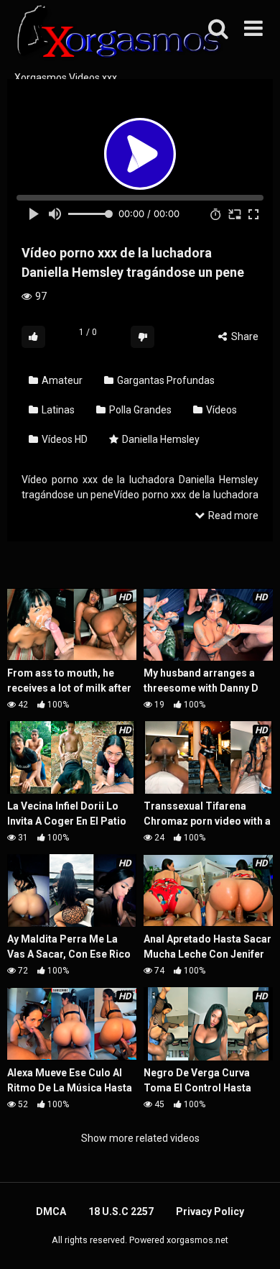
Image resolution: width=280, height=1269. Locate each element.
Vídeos (220, 410)
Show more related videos (140, 1138)
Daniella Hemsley (160, 439)
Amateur (61, 380)
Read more (232, 515)
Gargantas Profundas (165, 380)
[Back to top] (253, 1240)
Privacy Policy (210, 1211)
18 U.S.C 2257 (121, 1211)
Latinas (57, 410)
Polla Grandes (139, 410)
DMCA (51, 1211)
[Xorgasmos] (115, 35)
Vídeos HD (63, 439)
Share (243, 336)
